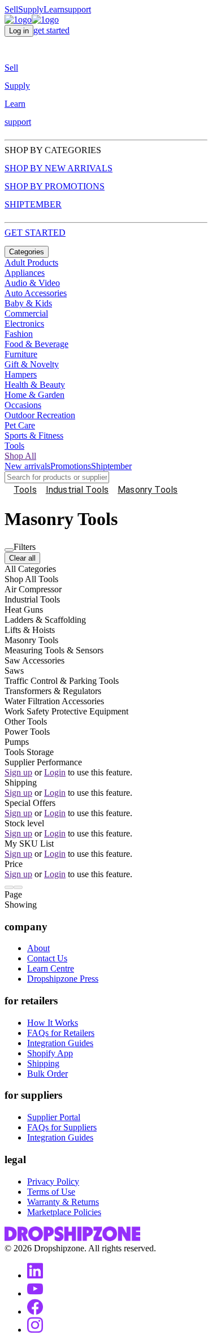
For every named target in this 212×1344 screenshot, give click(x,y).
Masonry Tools (148, 489)
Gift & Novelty (32, 364)
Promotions (70, 466)
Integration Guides (60, 1043)
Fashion (19, 334)
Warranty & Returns (63, 1202)
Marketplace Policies (64, 1212)
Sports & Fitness (34, 435)
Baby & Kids (28, 303)
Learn (54, 9)
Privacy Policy (53, 1181)
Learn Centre (50, 968)
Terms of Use (51, 1191)
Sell (11, 9)
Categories (26, 252)
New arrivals (27, 466)
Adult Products (31, 262)
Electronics (24, 323)
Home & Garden (34, 395)
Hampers (21, 374)
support (77, 9)
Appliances (25, 273)
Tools (14, 445)
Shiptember (111, 466)
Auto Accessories (36, 293)
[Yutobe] (35, 1293)
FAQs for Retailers (60, 1033)
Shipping (43, 1063)
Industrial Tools (77, 489)
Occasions (23, 405)
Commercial (26, 313)
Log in (19, 31)
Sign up (18, 772)
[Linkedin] (35, 1275)
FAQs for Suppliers (62, 1127)
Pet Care (20, 425)
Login (55, 772)
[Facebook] (35, 1311)
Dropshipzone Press (62, 978)
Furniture (21, 354)
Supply (31, 9)
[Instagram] (35, 1329)
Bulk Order (47, 1073)
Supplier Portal (53, 1117)
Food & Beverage (36, 344)
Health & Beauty (35, 384)
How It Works (52, 1022)
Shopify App (50, 1053)
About (38, 948)
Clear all (22, 558)
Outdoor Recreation (40, 415)
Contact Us (47, 958)
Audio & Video (32, 283)
